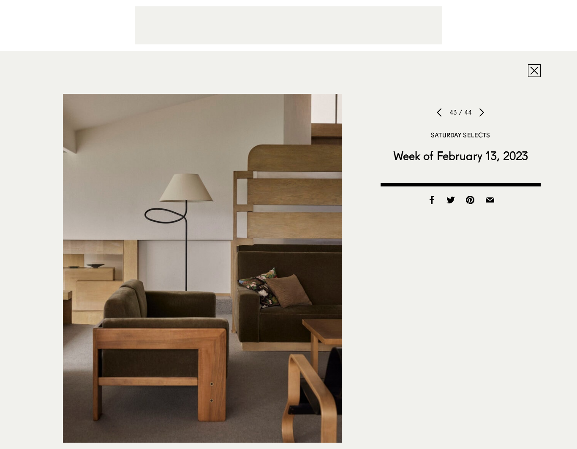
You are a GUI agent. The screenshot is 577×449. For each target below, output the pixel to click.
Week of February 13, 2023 (460, 155)
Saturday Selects (460, 135)
